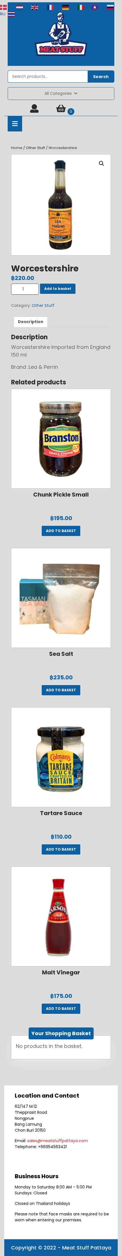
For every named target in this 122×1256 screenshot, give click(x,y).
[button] (101, 163)
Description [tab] (30, 322)
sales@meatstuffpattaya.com (57, 1141)
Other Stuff (35, 147)
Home (16, 147)
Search (101, 76)
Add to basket (57, 288)
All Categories (58, 93)
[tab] (15, 123)
